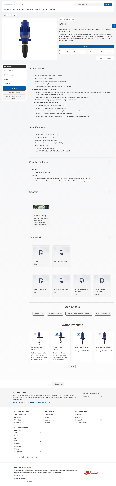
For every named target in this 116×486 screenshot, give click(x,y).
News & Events (79, 417)
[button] (71, 68)
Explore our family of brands (22, 468)
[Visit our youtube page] (36, 457)
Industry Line (18, 423)
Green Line (17, 417)
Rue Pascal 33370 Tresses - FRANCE (25, 402)
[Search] (75, 4)
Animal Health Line (20, 414)
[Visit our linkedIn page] (27, 457)
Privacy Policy (18, 475)
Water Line (17, 420)
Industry (47, 423)
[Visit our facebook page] (23, 457)
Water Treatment (50, 420)
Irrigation (47, 417)
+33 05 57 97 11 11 (44, 402)
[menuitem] (7, 9)
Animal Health (49, 414)
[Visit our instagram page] (32, 457)
